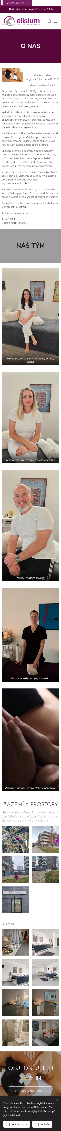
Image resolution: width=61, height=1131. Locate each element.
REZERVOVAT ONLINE (17, 3)
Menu (56, 21)
